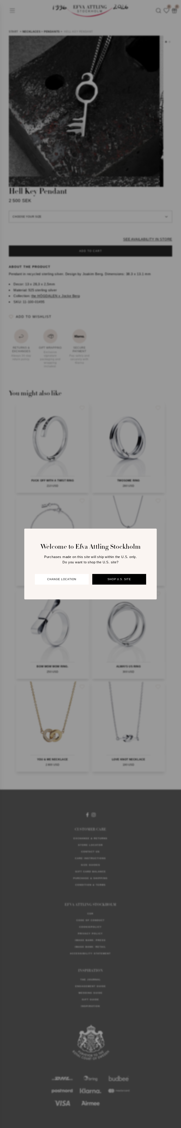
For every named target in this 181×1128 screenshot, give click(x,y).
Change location (62, 579)
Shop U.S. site (119, 579)
